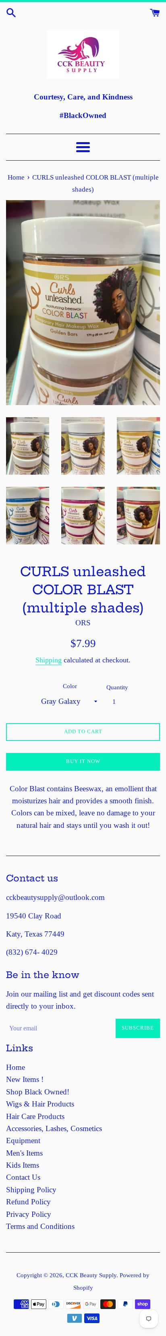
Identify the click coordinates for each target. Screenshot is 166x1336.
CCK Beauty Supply (91, 1275)
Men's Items (24, 1153)
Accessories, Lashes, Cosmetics (54, 1128)
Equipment (23, 1140)
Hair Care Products (35, 1116)
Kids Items (22, 1165)
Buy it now (83, 761)
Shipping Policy (31, 1189)
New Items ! (25, 1079)
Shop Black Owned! (37, 1092)
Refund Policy (28, 1201)
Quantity (117, 687)
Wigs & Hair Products (40, 1104)
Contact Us (23, 1177)
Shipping (48, 660)
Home (15, 1067)
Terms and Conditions (40, 1226)
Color (70, 685)
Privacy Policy (28, 1214)
